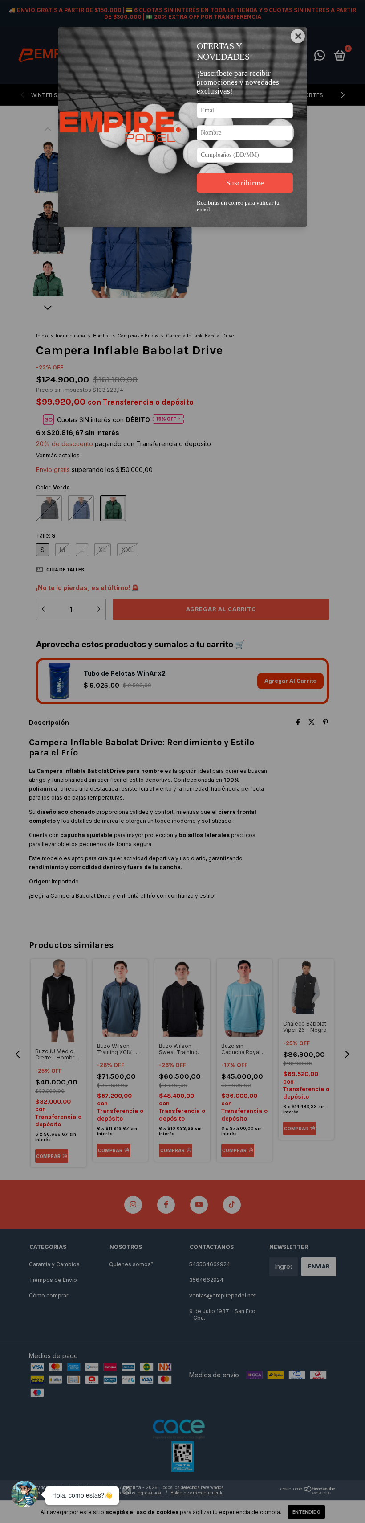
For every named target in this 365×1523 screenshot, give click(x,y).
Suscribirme (245, 183)
